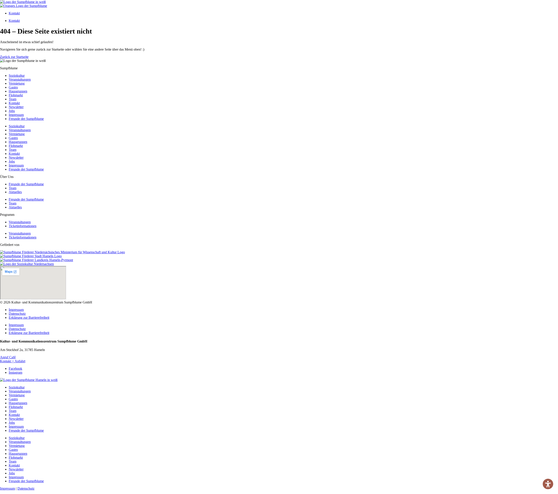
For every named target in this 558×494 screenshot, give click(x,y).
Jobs (12, 111)
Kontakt (14, 13)
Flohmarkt (16, 95)
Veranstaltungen (20, 79)
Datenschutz (17, 313)
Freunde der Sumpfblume (26, 119)
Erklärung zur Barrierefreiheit (29, 317)
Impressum (16, 115)
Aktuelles (15, 192)
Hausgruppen (18, 91)
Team (12, 99)
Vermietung (17, 83)
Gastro (13, 87)
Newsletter (16, 107)
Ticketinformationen (22, 226)
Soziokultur (17, 75)
